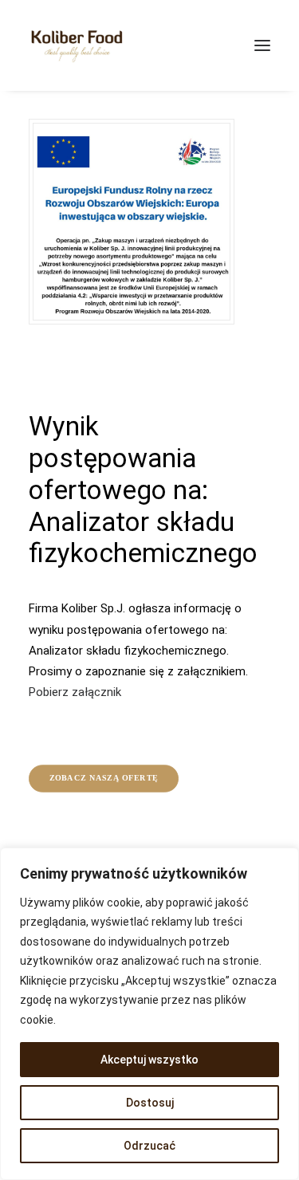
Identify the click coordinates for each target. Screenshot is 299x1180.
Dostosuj (150, 1102)
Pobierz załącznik (75, 692)
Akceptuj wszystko (149, 1059)
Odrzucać (149, 1145)
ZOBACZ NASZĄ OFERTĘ (104, 777)
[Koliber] (76, 45)
